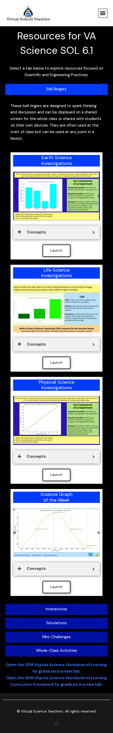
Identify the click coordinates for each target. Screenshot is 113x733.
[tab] (56, 89)
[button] (102, 13)
